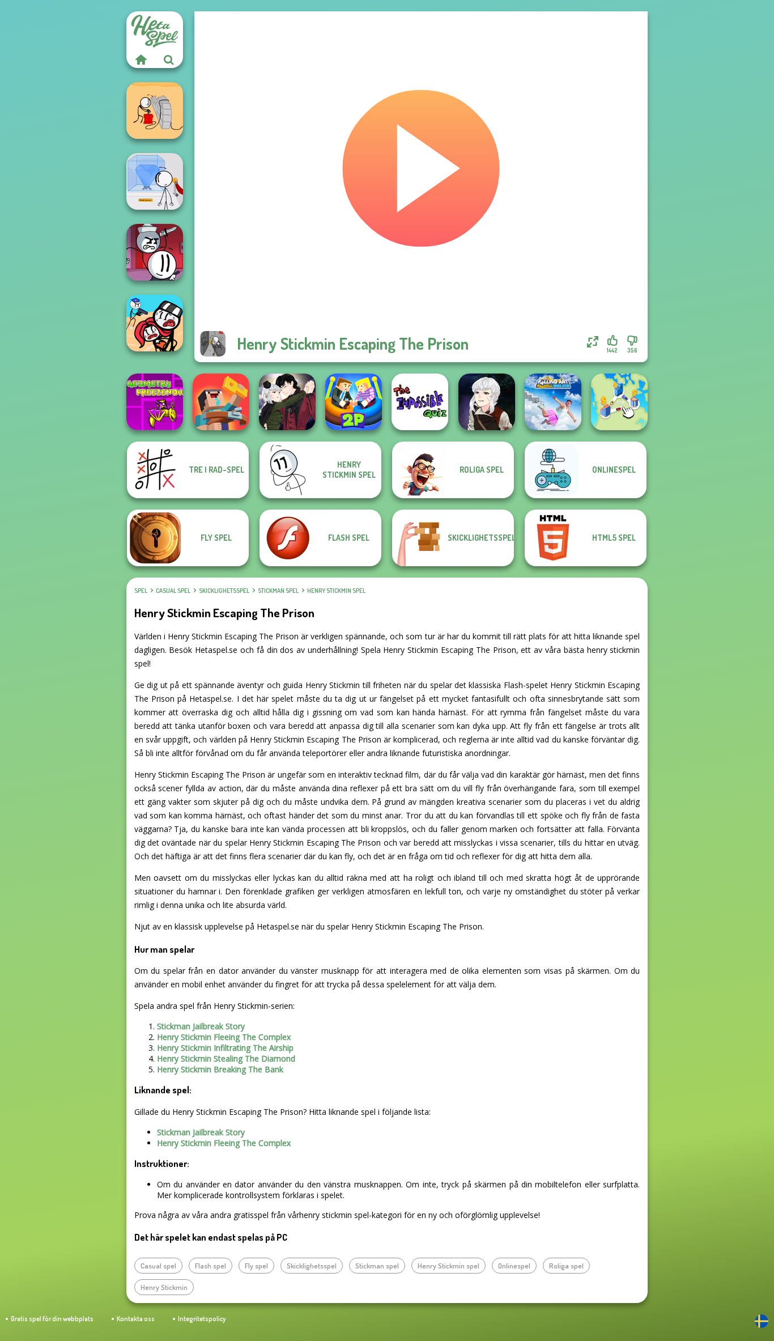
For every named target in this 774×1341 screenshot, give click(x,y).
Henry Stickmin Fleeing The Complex (224, 1037)
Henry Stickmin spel (336, 591)
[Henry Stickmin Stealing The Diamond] (154, 181)
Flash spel (210, 1265)
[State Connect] (619, 402)
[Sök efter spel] (169, 59)
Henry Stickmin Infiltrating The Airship (225, 1047)
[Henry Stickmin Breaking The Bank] (154, 110)
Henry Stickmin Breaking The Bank (220, 1069)
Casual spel (173, 591)
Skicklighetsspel (224, 591)
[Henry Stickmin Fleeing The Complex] (154, 252)
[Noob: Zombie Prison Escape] (221, 402)
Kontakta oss (136, 1318)
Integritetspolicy (202, 1318)
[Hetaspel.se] (140, 59)
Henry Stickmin (164, 1287)
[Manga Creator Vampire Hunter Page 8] (287, 402)
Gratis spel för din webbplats (52, 1318)
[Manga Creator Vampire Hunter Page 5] (486, 402)
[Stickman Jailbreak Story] (154, 323)
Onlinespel (514, 1265)
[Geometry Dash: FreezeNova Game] (154, 402)
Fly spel (256, 1265)
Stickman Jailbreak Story (201, 1026)
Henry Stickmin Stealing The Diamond (226, 1058)
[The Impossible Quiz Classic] (420, 402)
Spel (140, 591)
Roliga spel (566, 1265)
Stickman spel (278, 591)
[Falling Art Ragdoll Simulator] (553, 402)
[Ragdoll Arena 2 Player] (353, 402)
